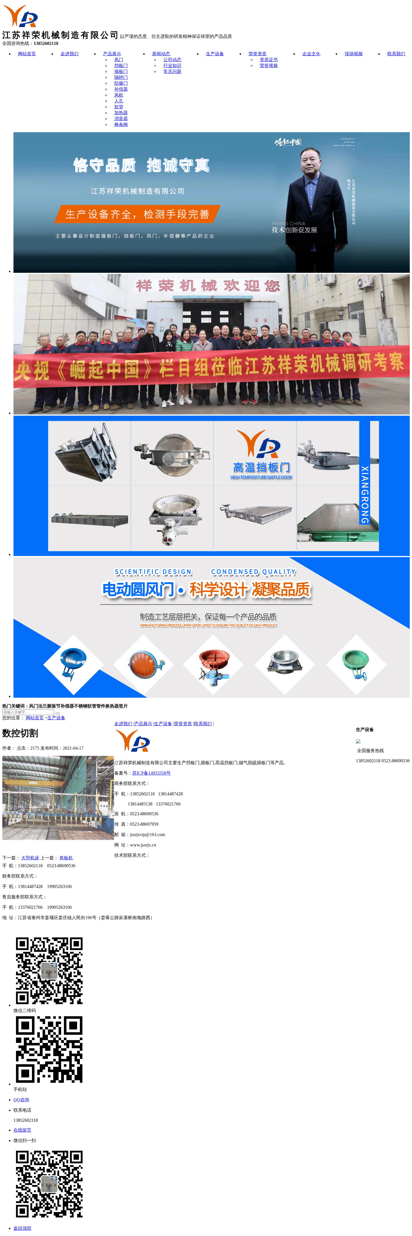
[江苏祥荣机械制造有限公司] (21, 28)
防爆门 (121, 83)
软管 (118, 106)
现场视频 (354, 53)
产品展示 (112, 53)
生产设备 (215, 53)
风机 (118, 95)
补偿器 (121, 89)
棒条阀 (121, 124)
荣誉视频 (269, 65)
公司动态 (172, 59)
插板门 (121, 71)
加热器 (121, 112)
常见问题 (172, 71)
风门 (118, 59)
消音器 (121, 118)
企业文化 (311, 53)
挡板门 (121, 65)
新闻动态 (161, 53)
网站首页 (27, 53)
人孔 (118, 101)
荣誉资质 (258, 53)
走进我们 (69, 53)
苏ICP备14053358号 (151, 773)
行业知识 (172, 65)
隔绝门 (121, 77)
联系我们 (396, 53)
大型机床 (30, 857)
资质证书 (269, 59)
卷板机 (66, 857)
